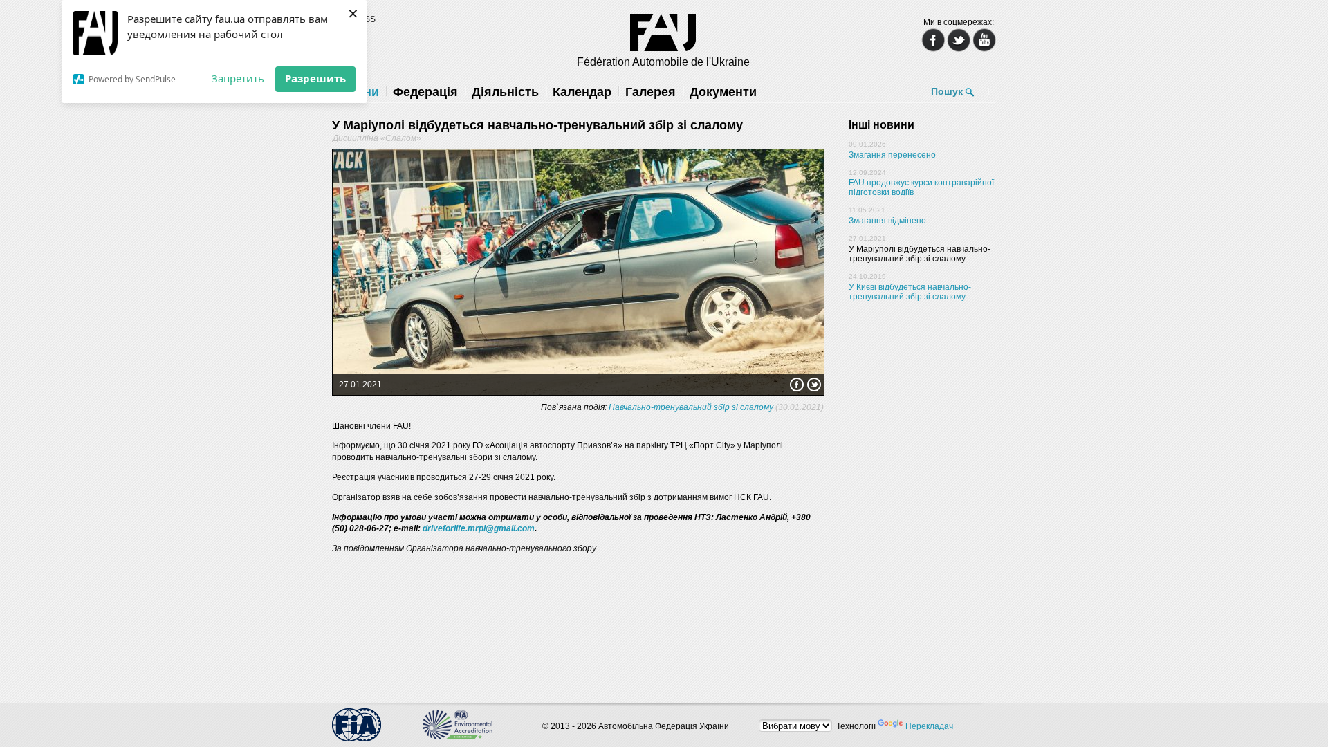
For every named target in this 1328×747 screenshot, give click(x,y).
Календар (582, 92)
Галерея (650, 92)
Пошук (947, 91)
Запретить (238, 78)
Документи (723, 92)
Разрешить (315, 78)
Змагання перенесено (892, 155)
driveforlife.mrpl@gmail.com (479, 528)
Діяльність (505, 92)
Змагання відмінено (887, 220)
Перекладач (929, 726)
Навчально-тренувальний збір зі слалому (691, 407)
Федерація (425, 92)
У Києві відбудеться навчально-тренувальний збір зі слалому (910, 292)
